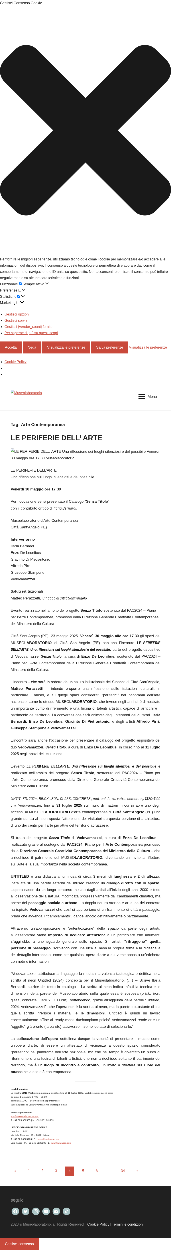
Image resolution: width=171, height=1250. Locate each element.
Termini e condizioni (128, 1224)
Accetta (11, 347)
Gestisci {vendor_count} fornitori (29, 327)
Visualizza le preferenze (66, 347)
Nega (32, 347)
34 (123, 1171)
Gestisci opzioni (17, 314)
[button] (85, 131)
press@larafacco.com (48, 1139)
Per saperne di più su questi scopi (31, 333)
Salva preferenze (109, 347)
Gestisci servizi (16, 320)
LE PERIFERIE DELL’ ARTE (56, 438)
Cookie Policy (15, 362)
